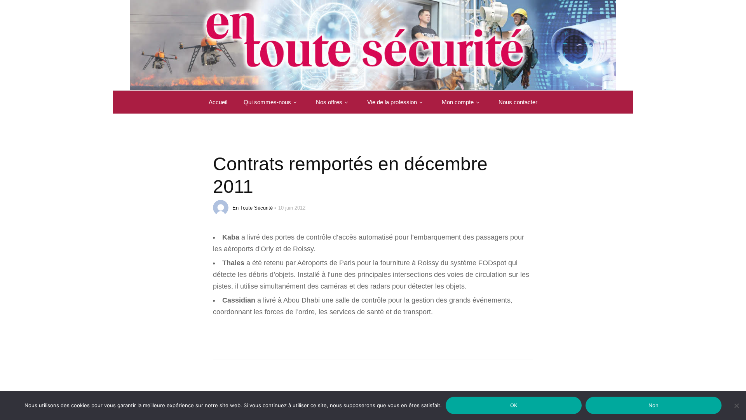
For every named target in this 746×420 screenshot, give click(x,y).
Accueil (218, 102)
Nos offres (329, 102)
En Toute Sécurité (252, 208)
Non (653, 405)
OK (514, 405)
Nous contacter (517, 102)
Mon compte (458, 102)
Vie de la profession (392, 102)
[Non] (736, 410)
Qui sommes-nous (267, 102)
